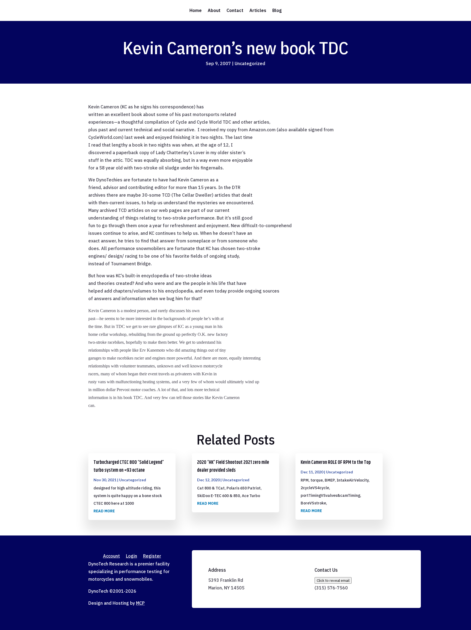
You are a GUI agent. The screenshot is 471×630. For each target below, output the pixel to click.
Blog (277, 10)
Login (131, 556)
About (214, 10)
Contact (235, 10)
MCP (140, 603)
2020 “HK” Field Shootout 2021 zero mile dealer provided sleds (233, 466)
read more (104, 511)
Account (111, 556)
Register (152, 556)
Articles (257, 10)
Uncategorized (250, 63)
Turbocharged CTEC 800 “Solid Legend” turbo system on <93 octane (128, 466)
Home (195, 10)
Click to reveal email (333, 580)
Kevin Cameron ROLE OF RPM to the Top (336, 462)
